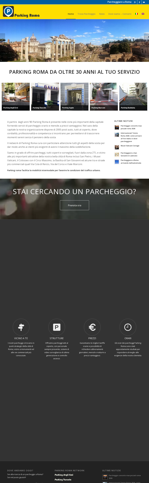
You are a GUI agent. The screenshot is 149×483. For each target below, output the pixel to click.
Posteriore (146, 40)
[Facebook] (139, 2)
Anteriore (2, 40)
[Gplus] (135, 2)
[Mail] (144, 2)
